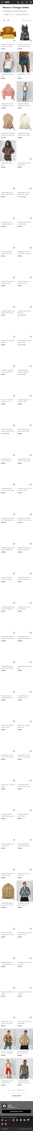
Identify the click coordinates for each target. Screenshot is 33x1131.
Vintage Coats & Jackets (22, 14)
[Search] (18, 2)
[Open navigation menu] (2, 2)
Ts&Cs (30, 1128)
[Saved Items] (27, 2)
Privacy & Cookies (23, 1128)
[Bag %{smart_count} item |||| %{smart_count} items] (31, 2)
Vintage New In (8, 14)
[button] (2, 1120)
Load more (16, 1096)
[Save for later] (14, 40)
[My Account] (22, 2)
